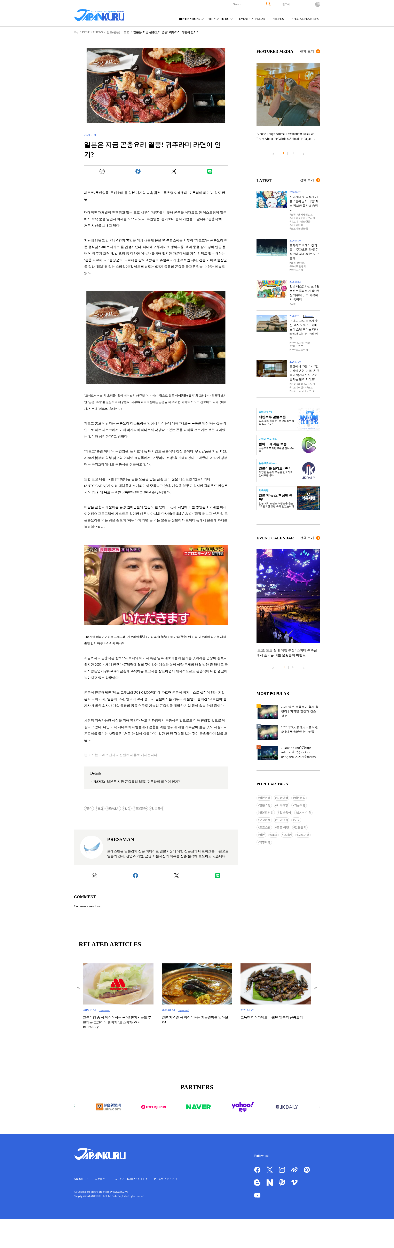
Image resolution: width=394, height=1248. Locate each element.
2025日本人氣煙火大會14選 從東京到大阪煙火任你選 (299, 729)
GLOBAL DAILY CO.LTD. (131, 1178)
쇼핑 (293, 214)
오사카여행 (304, 812)
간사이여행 (304, 342)
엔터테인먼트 (305, 214)
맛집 (127, 808)
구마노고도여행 (299, 349)
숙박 (293, 342)
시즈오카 (310, 384)
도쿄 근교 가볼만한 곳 (303, 391)
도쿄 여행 (283, 827)
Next (304, 152)
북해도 (301, 263)
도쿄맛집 (282, 820)
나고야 (294, 218)
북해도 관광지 (298, 266)
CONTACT (101, 1178)
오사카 (311, 218)
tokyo (274, 834)
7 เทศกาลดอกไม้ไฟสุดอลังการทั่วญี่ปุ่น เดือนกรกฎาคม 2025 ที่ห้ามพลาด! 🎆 (300, 753)
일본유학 (300, 827)
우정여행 (265, 820)
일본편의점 (266, 812)
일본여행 (265, 797)
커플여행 (300, 805)
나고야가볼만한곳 (300, 221)
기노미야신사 (298, 387)
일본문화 (141, 808)
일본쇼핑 (265, 805)
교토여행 (303, 834)
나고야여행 (297, 225)
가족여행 (282, 805)
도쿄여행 (282, 797)
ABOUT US (81, 1178)
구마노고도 (297, 346)
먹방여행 (265, 842)
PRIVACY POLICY (165, 1178)
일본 (262, 834)
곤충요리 (114, 808)
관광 (293, 384)
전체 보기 (307, 51)
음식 (90, 808)
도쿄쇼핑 (265, 827)
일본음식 (157, 808)
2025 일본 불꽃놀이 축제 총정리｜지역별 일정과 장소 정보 (299, 711)
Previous (273, 152)
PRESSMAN (120, 839)
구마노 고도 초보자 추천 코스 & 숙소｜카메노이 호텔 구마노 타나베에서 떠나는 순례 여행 (304, 329)
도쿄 (100, 808)
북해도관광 (297, 270)
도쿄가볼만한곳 (299, 228)
